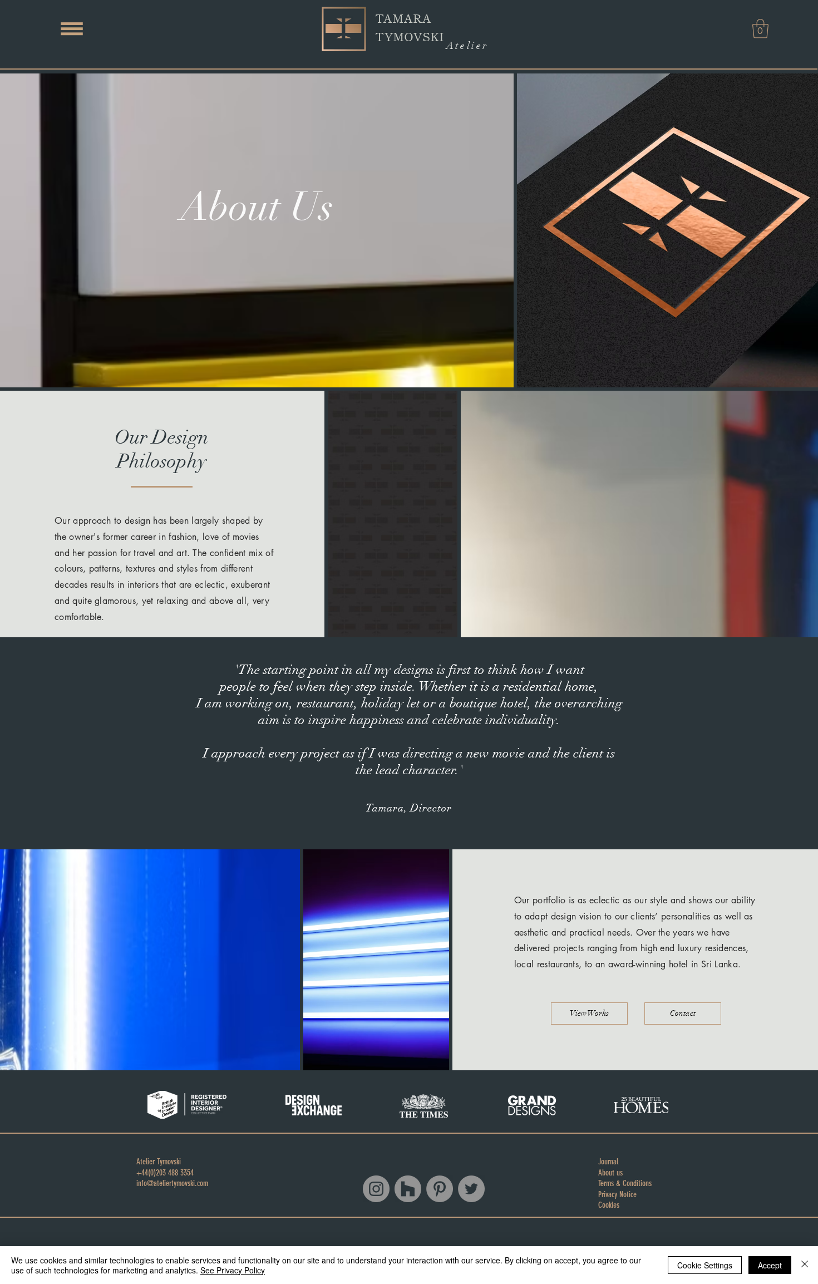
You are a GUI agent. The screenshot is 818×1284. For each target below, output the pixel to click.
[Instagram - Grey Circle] (376, 1188)
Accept (770, 1265)
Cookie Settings (704, 1265)
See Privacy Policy (232, 1270)
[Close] (804, 1265)
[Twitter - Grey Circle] (471, 1188)
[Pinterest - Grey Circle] (439, 1188)
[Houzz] (408, 1188)
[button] (71, 28)
